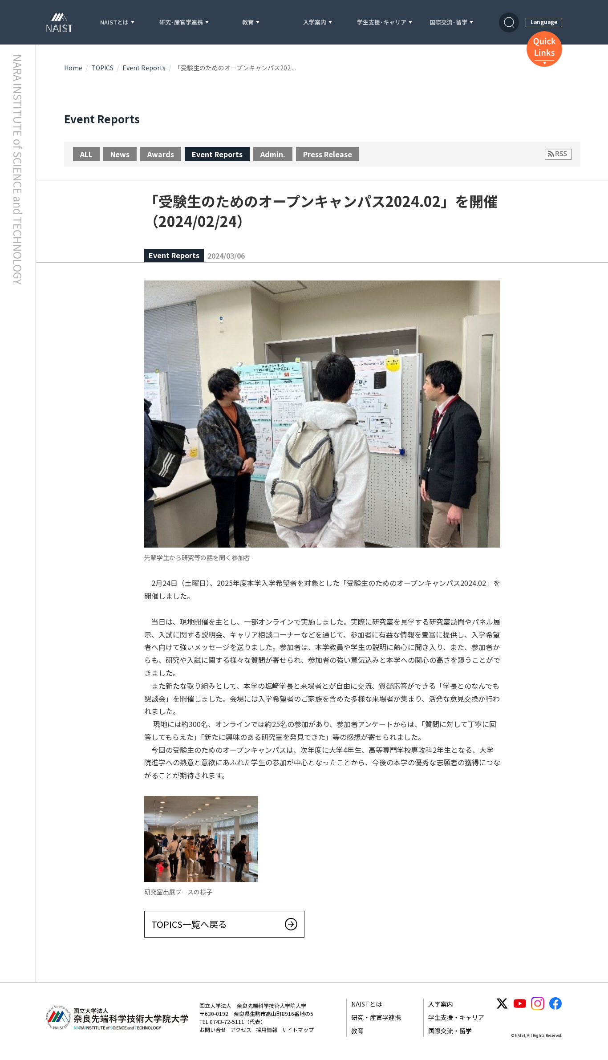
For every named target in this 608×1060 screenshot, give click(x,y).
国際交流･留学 (448, 22)
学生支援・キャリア (456, 1017)
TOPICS (102, 67)
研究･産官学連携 (181, 22)
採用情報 (266, 1029)
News (120, 154)
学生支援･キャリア (381, 22)
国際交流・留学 (450, 1030)
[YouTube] (520, 1003)
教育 (248, 22)
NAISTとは (114, 22)
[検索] (509, 22)
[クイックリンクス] (544, 49)
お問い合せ (212, 1029)
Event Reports (144, 67)
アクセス (241, 1029)
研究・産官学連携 (376, 1017)
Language (544, 21)
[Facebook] (555, 1003)
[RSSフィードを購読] (558, 154)
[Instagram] (537, 1003)
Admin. (272, 154)
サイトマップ (298, 1029)
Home (73, 67)
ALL (86, 154)
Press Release (327, 154)
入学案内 (314, 22)
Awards (160, 154)
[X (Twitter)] (502, 1003)
